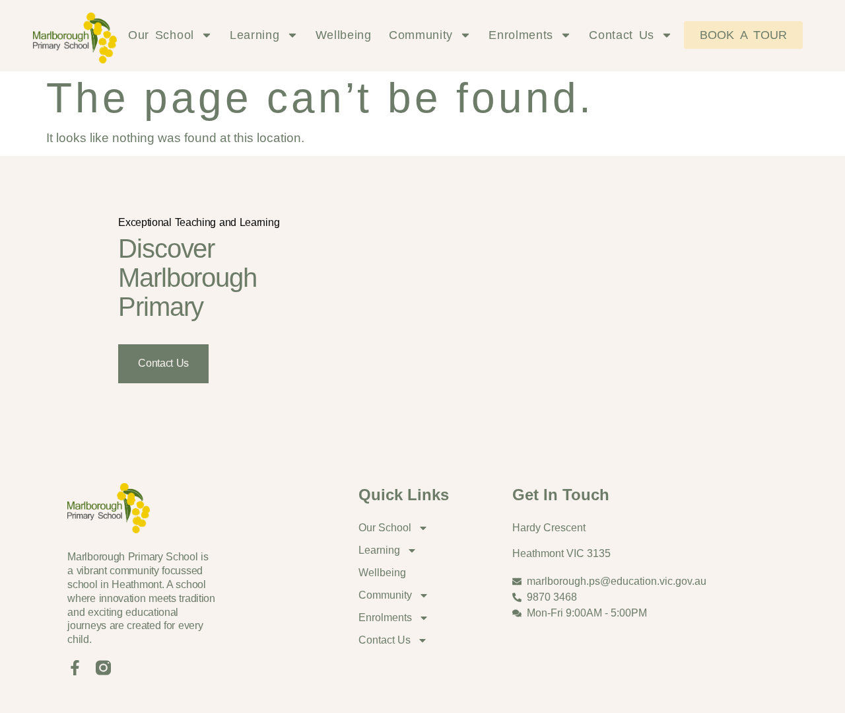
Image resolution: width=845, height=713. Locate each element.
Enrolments (521, 35)
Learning (255, 35)
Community (421, 35)
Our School (161, 35)
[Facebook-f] (75, 667)
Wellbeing (344, 35)
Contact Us (621, 35)
